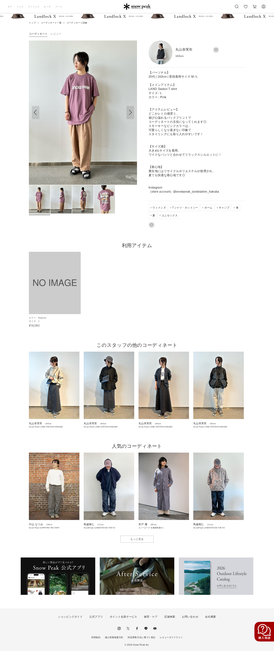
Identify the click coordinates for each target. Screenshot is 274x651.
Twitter (128, 628)
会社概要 (210, 616)
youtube (155, 628)
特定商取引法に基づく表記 (141, 637)
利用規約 (95, 637)
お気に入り (245, 8)
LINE (146, 628)
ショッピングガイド (70, 616)
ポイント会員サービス (123, 616)
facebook (137, 628)
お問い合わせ (190, 616)
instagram (119, 628)
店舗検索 (169, 616)
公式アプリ (96, 616)
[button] (130, 112)
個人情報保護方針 (114, 637)
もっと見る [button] (137, 539)
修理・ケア (151, 616)
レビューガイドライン (171, 637)
